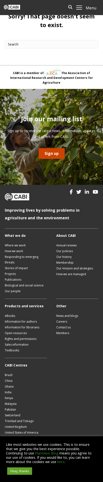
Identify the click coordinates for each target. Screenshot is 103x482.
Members (62, 333)
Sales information (17, 345)
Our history (64, 257)
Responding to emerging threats (21, 259)
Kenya (9, 398)
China (8, 381)
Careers (61, 321)
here (60, 461)
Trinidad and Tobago (19, 421)
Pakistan (10, 409)
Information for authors (21, 321)
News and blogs (67, 316)
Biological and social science (24, 285)
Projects (10, 274)
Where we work (15, 245)
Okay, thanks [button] (19, 471)
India (8, 392)
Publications (13, 280)
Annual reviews (66, 245)
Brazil (8, 375)
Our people (13, 291)
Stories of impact (16, 268)
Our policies (64, 251)
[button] (71, 192)
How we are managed (71, 274)
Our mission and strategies (74, 268)
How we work (14, 251)
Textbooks (12, 350)
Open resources (16, 333)
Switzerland (12, 415)
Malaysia (11, 404)
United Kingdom (16, 427)
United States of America (21, 432)
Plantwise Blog (46, 453)
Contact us (63, 327)
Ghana (9, 386)
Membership (65, 263)
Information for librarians (22, 327)
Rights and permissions (20, 339)
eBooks (10, 316)
